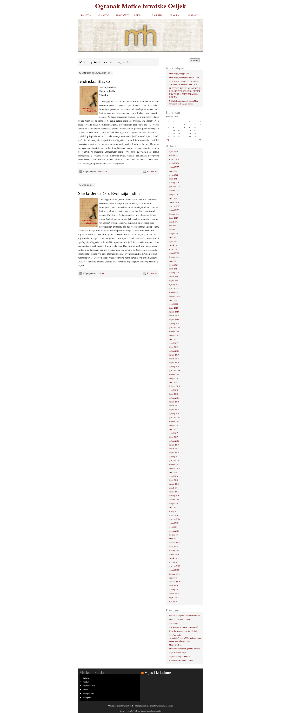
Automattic (156, 711)
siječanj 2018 (174, 413)
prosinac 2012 (174, 566)
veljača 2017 (174, 452)
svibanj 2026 (174, 155)
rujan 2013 (173, 538)
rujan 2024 (173, 198)
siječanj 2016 (174, 495)
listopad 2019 (174, 335)
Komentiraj (152, 171)
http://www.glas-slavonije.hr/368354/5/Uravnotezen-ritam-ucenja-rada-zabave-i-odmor (185, 638)
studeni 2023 (174, 210)
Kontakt (193, 15)
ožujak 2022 (174, 245)
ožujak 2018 (174, 405)
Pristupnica (87, 697)
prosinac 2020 (174, 288)
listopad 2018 (174, 378)
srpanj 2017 (173, 433)
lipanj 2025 (173, 178)
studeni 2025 (174, 167)
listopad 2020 (174, 296)
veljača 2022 (174, 249)
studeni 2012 (174, 570)
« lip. (168, 139)
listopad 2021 (174, 257)
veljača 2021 (174, 280)
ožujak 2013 (174, 558)
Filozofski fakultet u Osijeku (180, 619)
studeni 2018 (174, 374)
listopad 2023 (174, 214)
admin (85, 73)
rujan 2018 (173, 382)
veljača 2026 (174, 159)
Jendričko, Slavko (94, 81)
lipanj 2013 (173, 546)
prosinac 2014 (174, 519)
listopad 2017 (174, 425)
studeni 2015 (174, 499)
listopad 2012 (174, 573)
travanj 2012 (174, 593)
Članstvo (103, 15)
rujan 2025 (173, 171)
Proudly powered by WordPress (130, 711)
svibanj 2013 (174, 550)
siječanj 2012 (174, 601)
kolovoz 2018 (174, 386)
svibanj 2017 (174, 440)
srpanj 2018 (173, 390)
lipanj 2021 (173, 268)
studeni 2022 (174, 229)
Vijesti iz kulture (158, 672)
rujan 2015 (173, 507)
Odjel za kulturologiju (177, 652)
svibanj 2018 (174, 397)
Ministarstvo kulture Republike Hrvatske (185, 648)
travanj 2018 (174, 401)
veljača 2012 (174, 597)
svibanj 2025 (174, 182)
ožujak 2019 (174, 358)
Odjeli (137, 15)
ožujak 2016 (174, 487)
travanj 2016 (174, 484)
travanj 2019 (174, 354)
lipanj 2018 (173, 394)
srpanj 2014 (173, 527)
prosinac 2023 (174, 206)
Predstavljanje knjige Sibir (179, 73)
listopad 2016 (174, 468)
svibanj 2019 (174, 350)
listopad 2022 (174, 233)
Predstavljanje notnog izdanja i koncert (184, 77)
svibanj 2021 (174, 272)
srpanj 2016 (173, 476)
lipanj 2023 (173, 217)
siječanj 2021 (174, 284)
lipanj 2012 (173, 585)
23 (190, 133)
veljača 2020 (174, 319)
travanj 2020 (174, 311)
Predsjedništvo (88, 693)
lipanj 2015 (173, 515)
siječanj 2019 (174, 366)
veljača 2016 (174, 491)
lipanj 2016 (173, 480)
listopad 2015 (174, 503)
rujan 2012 (173, 577)
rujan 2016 (173, 472)
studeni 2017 (174, 421)
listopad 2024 (174, 194)
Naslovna (86, 15)
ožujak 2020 (174, 315)
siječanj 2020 (174, 323)
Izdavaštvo (122, 15)
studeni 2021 (174, 253)
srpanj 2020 (173, 304)
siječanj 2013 (174, 562)
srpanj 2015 (173, 511)
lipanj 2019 (173, 347)
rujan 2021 (173, 261)
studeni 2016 (174, 464)
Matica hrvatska (175, 644)
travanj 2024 (174, 202)
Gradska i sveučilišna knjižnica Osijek (183, 627)
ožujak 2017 (174, 448)
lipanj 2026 (173, 151)
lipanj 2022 (173, 241)
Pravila (174, 15)
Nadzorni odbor (89, 685)
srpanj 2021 (173, 264)
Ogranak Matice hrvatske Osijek (140, 6)
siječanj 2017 (174, 456)
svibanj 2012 (174, 589)
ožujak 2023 (174, 221)
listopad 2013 (174, 534)
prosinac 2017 (174, 417)
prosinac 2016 (174, 460)
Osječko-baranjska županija (179, 656)
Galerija (157, 15)
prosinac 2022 (174, 225)
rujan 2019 (173, 339)
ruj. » (201, 139)
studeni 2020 (174, 292)
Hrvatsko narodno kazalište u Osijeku (183, 631)
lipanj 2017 (173, 437)
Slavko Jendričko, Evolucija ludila (109, 193)
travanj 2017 (174, 444)
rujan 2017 (173, 429)
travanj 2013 (174, 554)
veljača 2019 (174, 362)
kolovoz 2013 (174, 542)
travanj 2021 (174, 276)
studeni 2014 (174, 523)
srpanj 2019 (173, 343)
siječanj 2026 (174, 163)
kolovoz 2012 (174, 581)
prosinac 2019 (174, 327)
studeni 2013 (174, 530)
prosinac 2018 (174, 370)
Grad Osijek (174, 623)
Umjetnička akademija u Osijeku (181, 660)
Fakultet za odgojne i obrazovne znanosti (184, 615)
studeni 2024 (174, 190)
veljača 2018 (174, 409)
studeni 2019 (174, 331)
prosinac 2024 (174, 186)
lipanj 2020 (173, 307)
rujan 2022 (173, 237)
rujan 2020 (173, 300)
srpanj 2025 (173, 174)
